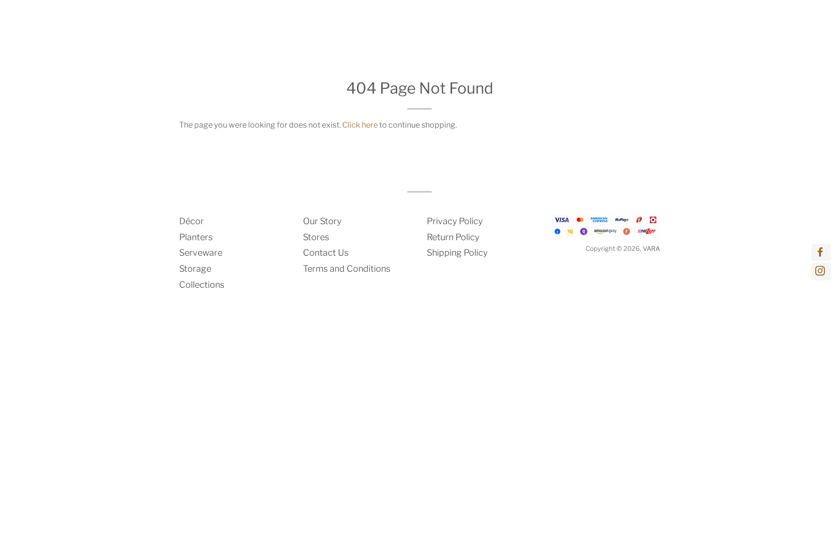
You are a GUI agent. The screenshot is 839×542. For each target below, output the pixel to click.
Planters (393, 22)
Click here (360, 125)
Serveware (446, 22)
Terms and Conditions (346, 268)
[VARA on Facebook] (821, 252)
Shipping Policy (457, 252)
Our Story (322, 221)
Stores (316, 237)
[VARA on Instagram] (821, 271)
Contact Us (326, 252)
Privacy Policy (455, 221)
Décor (350, 22)
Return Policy (453, 237)
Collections (559, 22)
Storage (499, 22)
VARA (651, 248)
